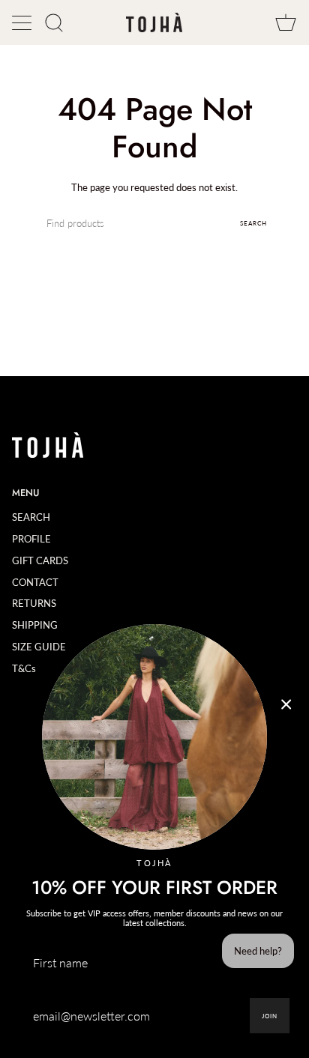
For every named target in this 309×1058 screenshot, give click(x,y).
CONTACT (35, 582)
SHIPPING (35, 625)
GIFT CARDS (40, 560)
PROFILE (31, 539)
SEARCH (31, 517)
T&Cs (24, 668)
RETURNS (34, 603)
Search (253, 223)
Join (270, 1016)
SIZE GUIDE (39, 647)
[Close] (286, 704)
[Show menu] (23, 22)
